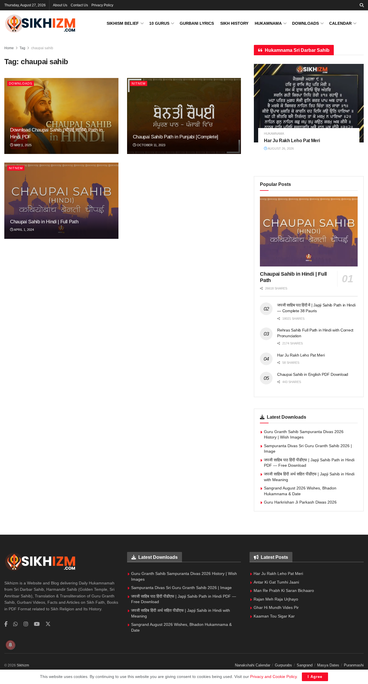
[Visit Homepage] (40, 23)
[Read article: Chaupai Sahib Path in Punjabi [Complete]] (184, 116)
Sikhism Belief (123, 23)
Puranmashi (354, 665)
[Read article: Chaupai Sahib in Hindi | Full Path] (61, 201)
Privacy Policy (102, 5)
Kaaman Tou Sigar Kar (274, 616)
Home (9, 48)
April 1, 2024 (23, 229)
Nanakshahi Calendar (252, 665)
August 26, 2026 (280, 148)
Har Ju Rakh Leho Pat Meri (292, 140)
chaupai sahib (42, 48)
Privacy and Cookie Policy (273, 676)
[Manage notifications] (10, 644)
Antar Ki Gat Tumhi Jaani (276, 582)
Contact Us (79, 5)
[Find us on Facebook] (5, 624)
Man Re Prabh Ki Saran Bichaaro (284, 590)
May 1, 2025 (22, 145)
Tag (22, 48)
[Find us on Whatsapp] (15, 624)
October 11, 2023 (150, 145)
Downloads (305, 23)
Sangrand (305, 665)
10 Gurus (159, 23)
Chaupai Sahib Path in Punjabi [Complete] (175, 137)
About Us (60, 5)
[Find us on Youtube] (37, 624)
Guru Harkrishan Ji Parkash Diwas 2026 (300, 502)
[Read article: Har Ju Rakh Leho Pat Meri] (309, 103)
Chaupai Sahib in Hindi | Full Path (44, 221)
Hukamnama (268, 23)
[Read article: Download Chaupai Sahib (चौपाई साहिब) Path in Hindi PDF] (61, 116)
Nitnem (138, 83)
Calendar (340, 23)
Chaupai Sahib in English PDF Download (312, 374)
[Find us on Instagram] (26, 624)
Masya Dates (328, 665)
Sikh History (234, 23)
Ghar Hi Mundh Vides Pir (276, 607)
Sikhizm (23, 665)
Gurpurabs (283, 665)
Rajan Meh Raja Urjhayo (276, 599)
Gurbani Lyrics (197, 23)
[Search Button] (362, 5)
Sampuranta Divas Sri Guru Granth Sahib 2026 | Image (181, 587)
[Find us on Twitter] (48, 624)
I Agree (315, 677)
